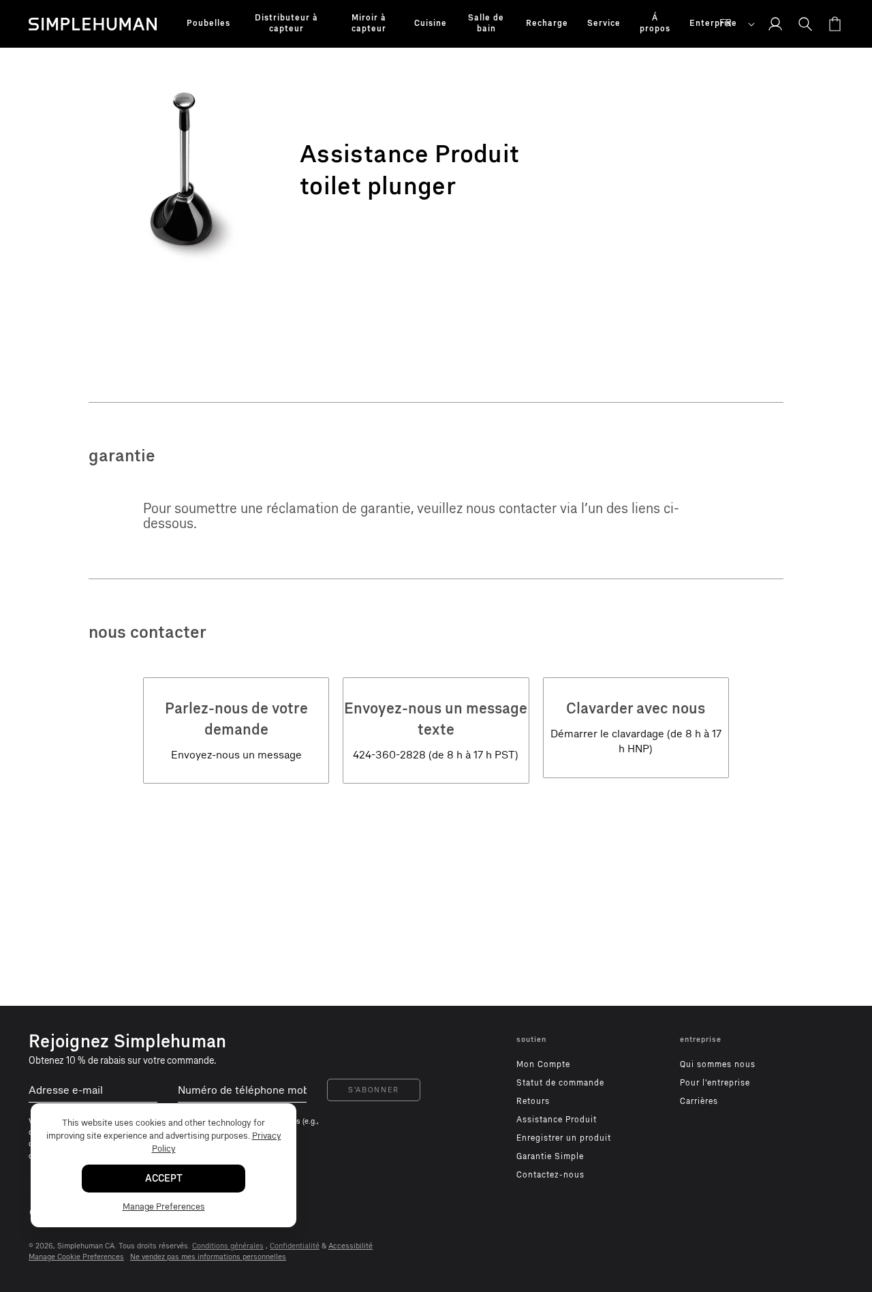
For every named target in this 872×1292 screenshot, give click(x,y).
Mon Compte (543, 1064)
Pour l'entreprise (715, 1083)
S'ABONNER (373, 1090)
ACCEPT (164, 1178)
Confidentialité (295, 1246)
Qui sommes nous (718, 1064)
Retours (533, 1101)
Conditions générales (228, 1246)
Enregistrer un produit (563, 1138)
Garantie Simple (550, 1156)
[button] (208, 23)
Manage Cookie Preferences (76, 1256)
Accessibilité (350, 1246)
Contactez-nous (550, 1175)
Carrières (699, 1101)
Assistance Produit (556, 1119)
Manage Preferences (164, 1206)
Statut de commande (560, 1083)
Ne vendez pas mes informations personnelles (208, 1256)
